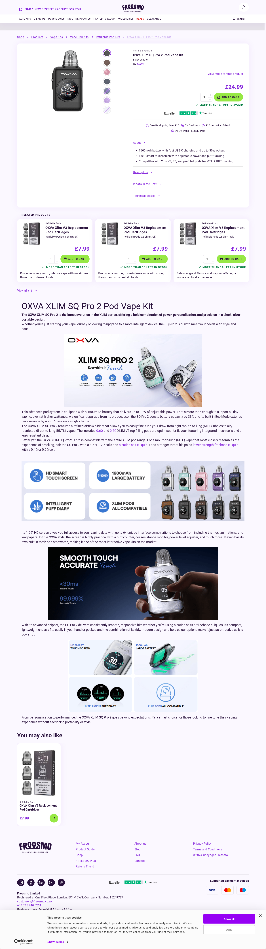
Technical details (144, 196)
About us (140, 843)
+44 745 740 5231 (29, 905)
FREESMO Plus (86, 861)
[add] (210, 95)
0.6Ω (99, 431)
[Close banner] (260, 915)
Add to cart (230, 97)
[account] (244, 7)
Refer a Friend (85, 866)
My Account (84, 843)
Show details (55, 941)
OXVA (141, 64)
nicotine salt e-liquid (133, 445)
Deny (229, 929)
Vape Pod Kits (79, 37)
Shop (20, 37)
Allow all (229, 919)
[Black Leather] (107, 53)
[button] (188, 143)
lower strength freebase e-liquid (215, 445)
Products (37, 37)
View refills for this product (225, 74)
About (137, 142)
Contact (139, 861)
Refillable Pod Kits (108, 37)
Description (140, 172)
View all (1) (24, 290)
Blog (137, 849)
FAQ (137, 855)
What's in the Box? (145, 184)
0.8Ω (113, 431)
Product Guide (85, 849)
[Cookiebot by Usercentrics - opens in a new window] (23, 942)
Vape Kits (56, 37)
